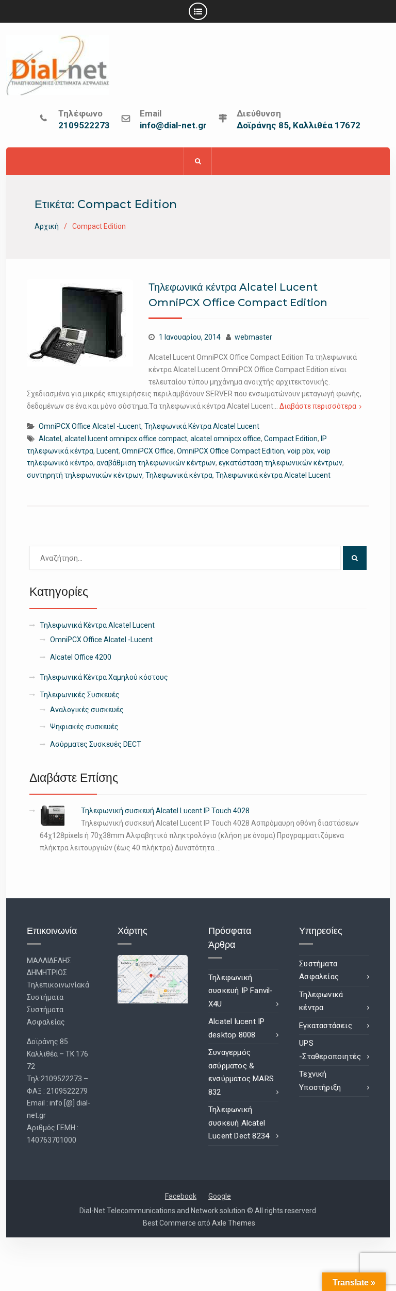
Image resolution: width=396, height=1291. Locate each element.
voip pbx (300, 451)
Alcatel (50, 438)
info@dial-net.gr (173, 125)
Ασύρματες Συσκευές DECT (95, 744)
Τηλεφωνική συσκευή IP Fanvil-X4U (240, 991)
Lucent (107, 451)
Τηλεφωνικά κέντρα (178, 475)
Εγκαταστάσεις (325, 1025)
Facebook (180, 1196)
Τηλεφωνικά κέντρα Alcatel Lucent (273, 475)
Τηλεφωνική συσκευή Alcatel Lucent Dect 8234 (238, 1123)
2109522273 (84, 125)
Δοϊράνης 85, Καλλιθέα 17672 (298, 125)
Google (219, 1196)
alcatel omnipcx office (225, 438)
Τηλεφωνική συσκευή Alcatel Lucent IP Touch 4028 (165, 811)
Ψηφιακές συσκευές (84, 727)
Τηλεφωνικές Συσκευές (80, 695)
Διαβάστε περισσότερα (317, 406)
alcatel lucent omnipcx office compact (125, 438)
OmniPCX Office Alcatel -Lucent (90, 426)
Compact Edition (291, 438)
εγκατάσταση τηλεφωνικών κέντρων (280, 463)
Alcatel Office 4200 (80, 657)
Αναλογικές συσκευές (87, 710)
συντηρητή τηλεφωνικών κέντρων (84, 475)
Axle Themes (233, 1223)
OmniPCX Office (148, 451)
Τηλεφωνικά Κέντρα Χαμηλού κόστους (104, 677)
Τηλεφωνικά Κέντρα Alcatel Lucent (201, 426)
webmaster (253, 337)
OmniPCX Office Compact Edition (230, 451)
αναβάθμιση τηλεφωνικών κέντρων (156, 463)
